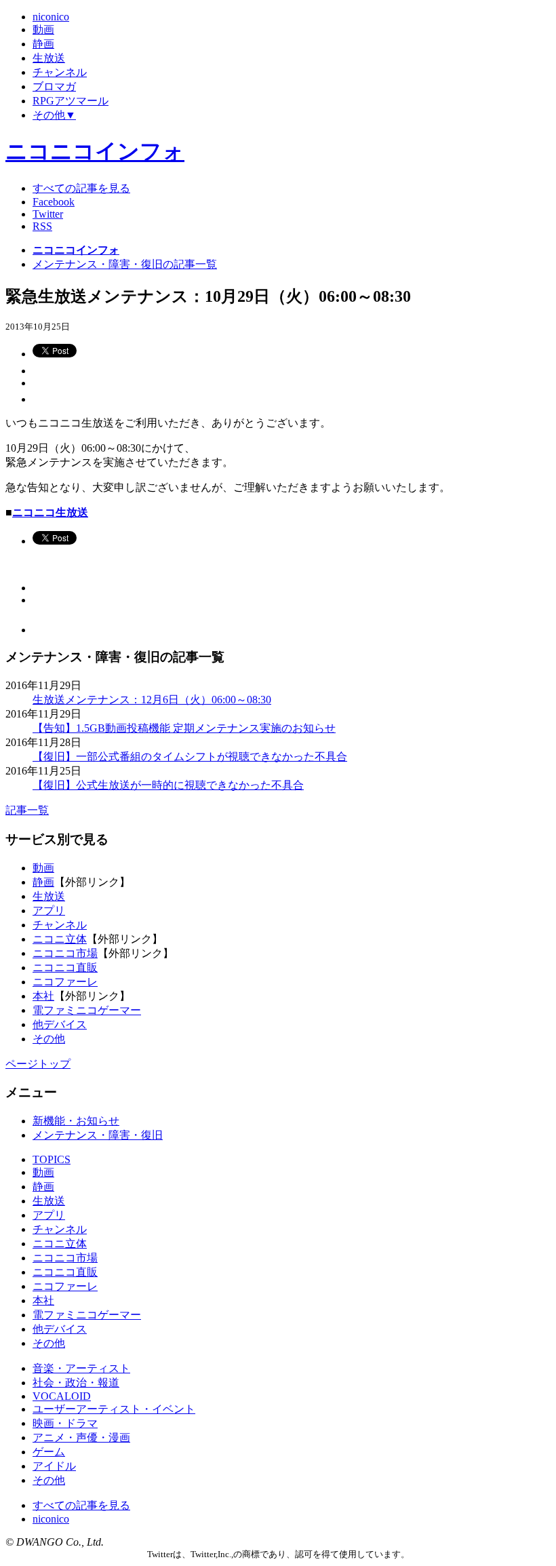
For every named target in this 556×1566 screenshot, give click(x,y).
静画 (43, 882)
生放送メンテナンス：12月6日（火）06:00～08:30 (152, 699)
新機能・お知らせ (76, 1121)
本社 (43, 996)
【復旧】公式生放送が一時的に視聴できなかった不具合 (168, 785)
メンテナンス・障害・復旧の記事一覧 (125, 264)
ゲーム (49, 1451)
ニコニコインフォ (94, 151)
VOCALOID (62, 1396)
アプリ (49, 910)
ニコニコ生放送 (50, 512)
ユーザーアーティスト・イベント (114, 1409)
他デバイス (60, 1024)
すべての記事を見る (81, 188)
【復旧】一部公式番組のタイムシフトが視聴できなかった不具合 (190, 756)
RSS (42, 226)
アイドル (54, 1466)
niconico (51, 1519)
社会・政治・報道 (76, 1382)
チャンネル (60, 925)
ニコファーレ (65, 981)
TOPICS (52, 1159)
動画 (43, 868)
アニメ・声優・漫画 (81, 1437)
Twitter (48, 214)
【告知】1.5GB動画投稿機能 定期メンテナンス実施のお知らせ (184, 728)
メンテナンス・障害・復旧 (98, 1135)
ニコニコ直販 (65, 967)
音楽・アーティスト (81, 1368)
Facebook (54, 202)
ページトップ (38, 1064)
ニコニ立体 (60, 939)
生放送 (49, 896)
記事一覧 (27, 810)
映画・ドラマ (65, 1423)
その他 (49, 1038)
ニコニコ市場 (65, 953)
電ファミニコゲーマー (87, 1010)
